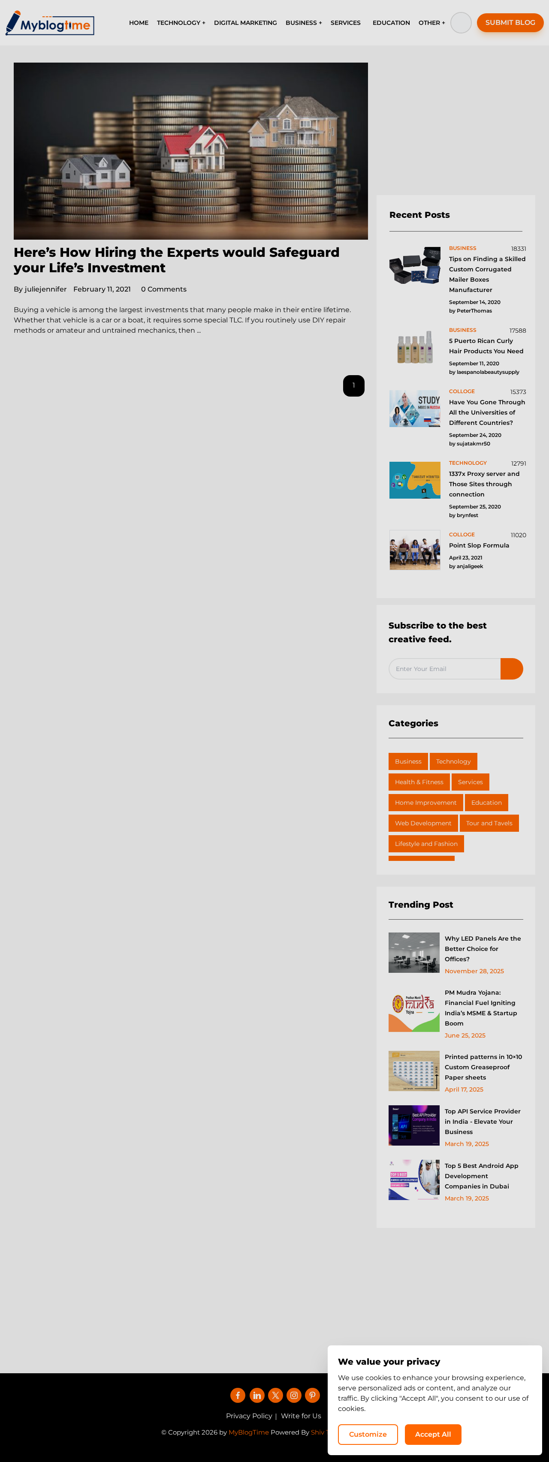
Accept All (433, 1434)
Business (408, 761)
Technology (453, 761)
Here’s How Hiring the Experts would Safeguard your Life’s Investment (177, 260)
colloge (462, 391)
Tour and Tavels (489, 823)
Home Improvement (426, 802)
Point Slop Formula (479, 545)
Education (486, 802)
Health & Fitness (419, 782)
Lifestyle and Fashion (426, 844)
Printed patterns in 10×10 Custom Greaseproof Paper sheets (483, 1067)
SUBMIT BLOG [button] (510, 22)
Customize (368, 1434)
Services (470, 782)
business (463, 248)
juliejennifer (40, 289)
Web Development (423, 823)
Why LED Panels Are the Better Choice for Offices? (483, 949)
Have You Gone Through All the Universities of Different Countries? (487, 412)
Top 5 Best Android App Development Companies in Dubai (482, 1176)
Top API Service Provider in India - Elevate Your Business (483, 1121)
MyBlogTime (249, 1432)
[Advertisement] (456, 129)
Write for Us (301, 1416)
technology (468, 463)
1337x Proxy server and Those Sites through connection (484, 484)
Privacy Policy (249, 1416)
